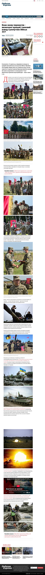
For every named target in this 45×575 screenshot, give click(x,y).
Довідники (18, 18)
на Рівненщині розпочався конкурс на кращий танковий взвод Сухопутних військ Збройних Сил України (18, 361)
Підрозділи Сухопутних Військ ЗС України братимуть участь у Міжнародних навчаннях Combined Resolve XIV (17, 535)
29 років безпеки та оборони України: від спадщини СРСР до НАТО (28, 557)
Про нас (3, 18)
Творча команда (8, 18)
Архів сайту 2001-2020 (38, 18)
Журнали (14, 18)
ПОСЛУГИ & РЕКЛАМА (33, 573)
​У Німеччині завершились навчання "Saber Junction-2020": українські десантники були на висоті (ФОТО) (18, 172)
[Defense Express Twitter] (28, 573)
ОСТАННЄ (35, 58)
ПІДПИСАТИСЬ (40, 567)
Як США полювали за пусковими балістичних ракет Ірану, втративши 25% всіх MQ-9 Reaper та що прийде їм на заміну (38, 73)
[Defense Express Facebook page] (26, 573)
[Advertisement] (28, 8)
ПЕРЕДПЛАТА (38, 573)
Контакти (31, 18)
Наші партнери (27, 18)
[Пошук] (42, 16)
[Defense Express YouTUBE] (27, 573)
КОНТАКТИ (41, 573)
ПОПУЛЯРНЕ (36, 61)
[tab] (35, 59)
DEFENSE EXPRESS (10, 35)
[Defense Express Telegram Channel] (29, 573)
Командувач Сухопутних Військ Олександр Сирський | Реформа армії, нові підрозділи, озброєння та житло (7, 558)
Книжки (22, 18)
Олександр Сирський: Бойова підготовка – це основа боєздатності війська (16, 557)
